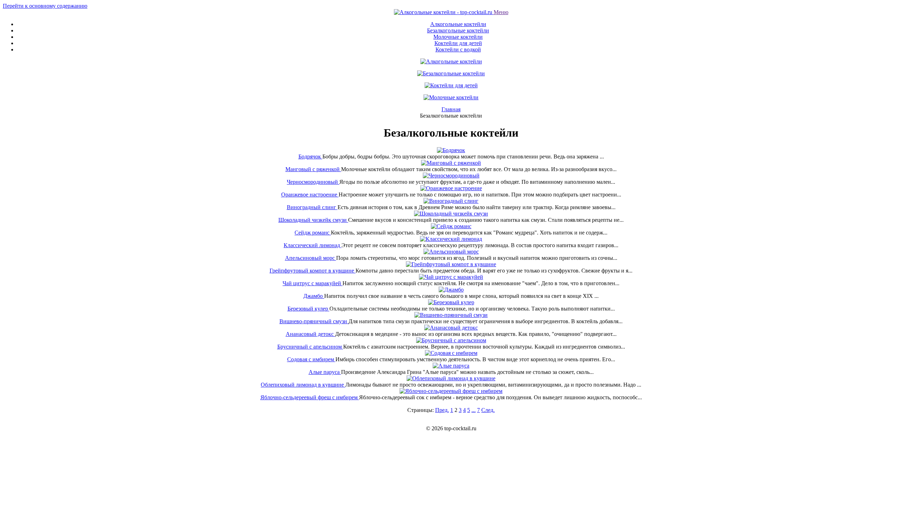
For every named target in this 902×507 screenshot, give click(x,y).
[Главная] (444, 12)
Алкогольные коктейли (458, 24)
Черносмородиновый (313, 182)
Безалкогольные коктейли (458, 30)
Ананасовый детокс (310, 334)
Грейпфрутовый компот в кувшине (313, 271)
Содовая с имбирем (311, 359)
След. (488, 410)
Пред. (442, 410)
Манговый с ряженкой (313, 169)
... (473, 410)
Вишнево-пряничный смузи (313, 321)
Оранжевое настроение (310, 195)
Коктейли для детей (458, 43)
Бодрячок (310, 156)
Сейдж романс (313, 233)
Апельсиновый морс (310, 258)
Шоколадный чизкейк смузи (313, 220)
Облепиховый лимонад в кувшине (303, 385)
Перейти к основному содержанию (45, 6)
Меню (501, 12)
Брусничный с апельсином (310, 347)
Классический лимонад (312, 245)
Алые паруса (325, 372)
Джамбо (313, 296)
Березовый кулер (308, 309)
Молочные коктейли (458, 37)
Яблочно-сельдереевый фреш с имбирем (309, 397)
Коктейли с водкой (458, 49)
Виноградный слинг (312, 207)
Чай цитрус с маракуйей (312, 283)
